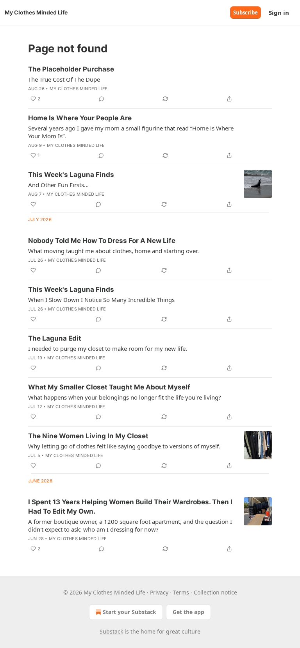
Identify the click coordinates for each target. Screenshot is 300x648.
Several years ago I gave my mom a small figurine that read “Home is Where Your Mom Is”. (131, 132)
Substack (111, 631)
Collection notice (215, 592)
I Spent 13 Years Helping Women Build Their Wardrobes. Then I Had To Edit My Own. (130, 506)
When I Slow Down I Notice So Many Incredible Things (101, 299)
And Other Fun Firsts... (58, 185)
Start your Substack (129, 612)
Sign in (279, 12)
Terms (181, 592)
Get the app (188, 612)
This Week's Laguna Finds (71, 175)
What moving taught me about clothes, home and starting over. (113, 251)
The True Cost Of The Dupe (64, 79)
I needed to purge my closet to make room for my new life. (107, 348)
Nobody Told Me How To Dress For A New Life (101, 241)
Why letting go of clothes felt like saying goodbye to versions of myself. (124, 446)
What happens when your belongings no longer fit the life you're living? (124, 397)
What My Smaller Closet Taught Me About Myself (109, 387)
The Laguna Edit (54, 338)
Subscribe (245, 12)
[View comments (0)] (101, 99)
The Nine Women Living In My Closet (88, 436)
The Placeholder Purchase (71, 69)
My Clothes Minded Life (78, 88)
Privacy (159, 592)
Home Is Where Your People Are (80, 118)
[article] (150, 84)
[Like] (33, 204)
